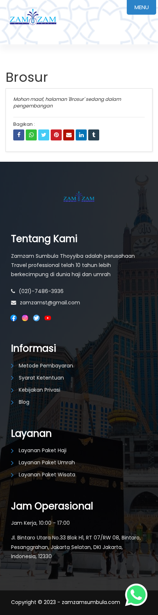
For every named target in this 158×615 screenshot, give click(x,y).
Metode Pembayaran (46, 365)
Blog (24, 402)
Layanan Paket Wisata (47, 474)
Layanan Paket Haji (43, 450)
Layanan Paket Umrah (47, 462)
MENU (141, 7)
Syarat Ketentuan (41, 377)
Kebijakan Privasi (39, 389)
